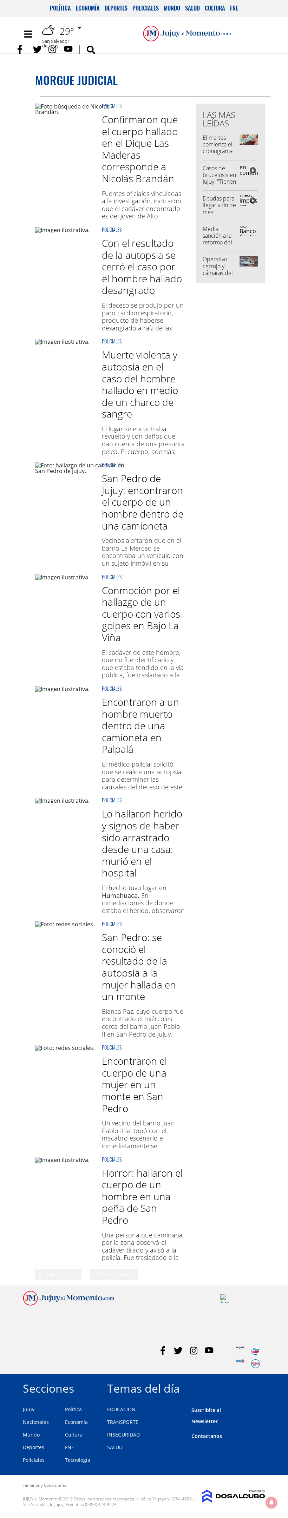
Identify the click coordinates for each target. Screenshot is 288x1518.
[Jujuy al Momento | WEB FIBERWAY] (255, 1350)
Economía (88, 8)
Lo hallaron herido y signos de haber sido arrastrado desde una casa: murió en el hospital (142, 843)
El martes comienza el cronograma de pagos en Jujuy (218, 151)
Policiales (145, 8)
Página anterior (60, 1274)
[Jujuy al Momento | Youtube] (68, 49)
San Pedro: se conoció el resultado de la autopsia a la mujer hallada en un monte (139, 967)
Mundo (172, 8)
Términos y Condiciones (44, 1485)
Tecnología (77, 1460)
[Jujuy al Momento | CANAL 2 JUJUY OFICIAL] (224, 1298)
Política (60, 8)
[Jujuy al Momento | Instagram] (52, 49)
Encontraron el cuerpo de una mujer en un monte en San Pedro (134, 1084)
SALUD (115, 1447)
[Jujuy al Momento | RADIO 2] (240, 1363)
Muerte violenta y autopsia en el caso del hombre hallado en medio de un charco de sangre (140, 384)
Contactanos (206, 1436)
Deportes (116, 8)
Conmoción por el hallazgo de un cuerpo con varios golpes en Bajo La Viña (141, 614)
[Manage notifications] (271, 1502)
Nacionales (36, 1422)
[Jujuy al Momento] (68, 1303)
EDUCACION (121, 1409)
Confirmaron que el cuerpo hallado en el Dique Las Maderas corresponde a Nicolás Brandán (140, 149)
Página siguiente (112, 1274)
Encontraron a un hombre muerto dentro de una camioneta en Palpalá (140, 725)
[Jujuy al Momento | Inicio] (257, 1387)
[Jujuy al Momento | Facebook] (22, 49)
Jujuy (28, 1409)
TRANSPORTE (122, 1422)
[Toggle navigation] (28, 34)
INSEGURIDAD (123, 1434)
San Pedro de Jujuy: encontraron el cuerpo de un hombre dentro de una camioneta (142, 502)
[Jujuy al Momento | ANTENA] (240, 1350)
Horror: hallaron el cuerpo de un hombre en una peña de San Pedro (142, 1196)
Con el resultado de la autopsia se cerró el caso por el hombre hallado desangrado (142, 266)
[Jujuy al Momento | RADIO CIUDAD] (255, 1363)
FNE (234, 8)
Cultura (215, 8)
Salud (192, 8)
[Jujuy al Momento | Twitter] (37, 49)
